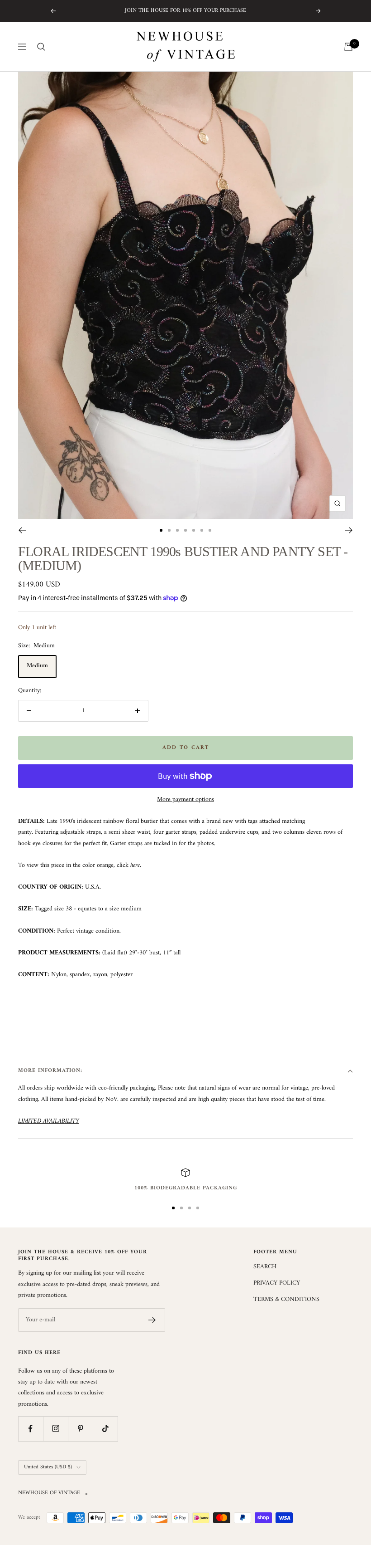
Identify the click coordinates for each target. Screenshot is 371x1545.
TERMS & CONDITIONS (286, 1299)
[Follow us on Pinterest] (80, 1428)
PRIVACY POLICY (276, 1283)
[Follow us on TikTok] (105, 1428)
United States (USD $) (48, 1467)
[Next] (349, 530)
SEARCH (264, 1266)
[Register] (152, 1320)
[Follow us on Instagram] (55, 1428)
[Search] (41, 47)
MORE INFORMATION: (50, 1071)
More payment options (185, 799)
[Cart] (348, 47)
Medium (37, 665)
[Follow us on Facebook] (30, 1428)
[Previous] (22, 530)
